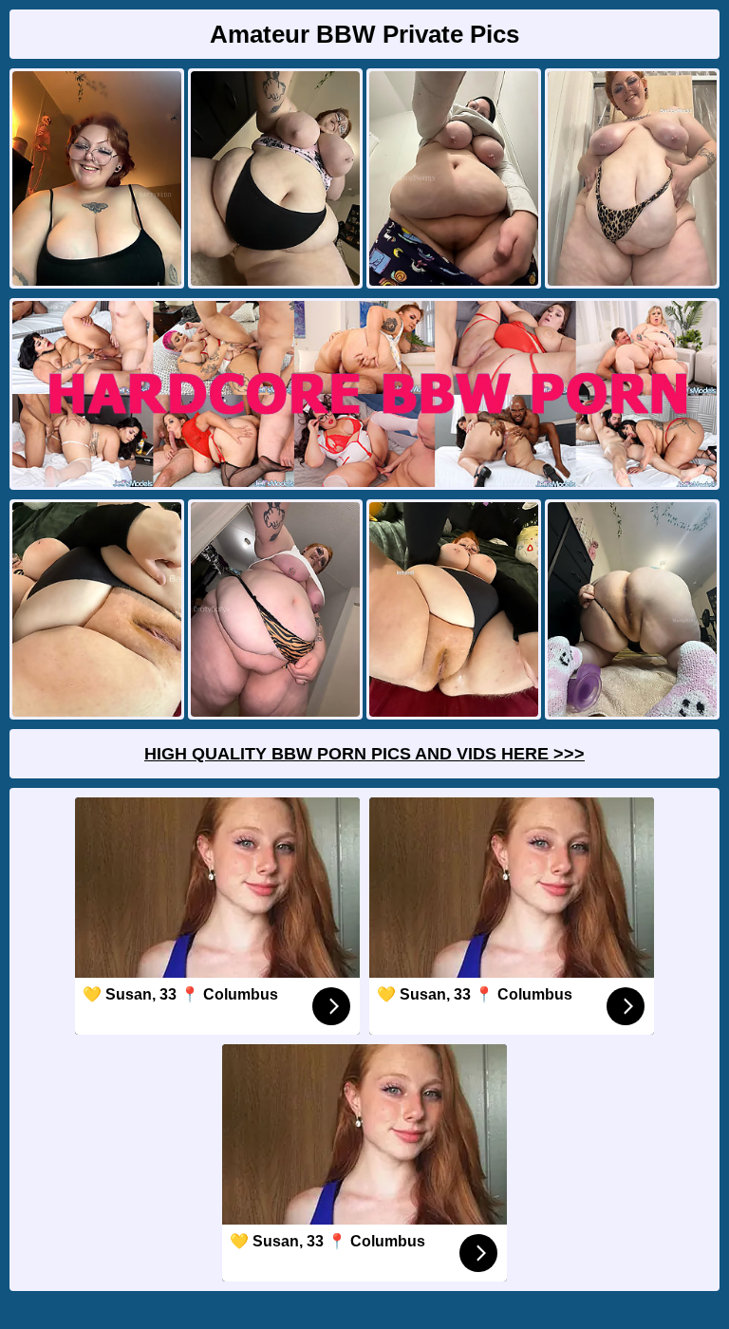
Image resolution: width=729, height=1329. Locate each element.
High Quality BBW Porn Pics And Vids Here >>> (364, 753)
